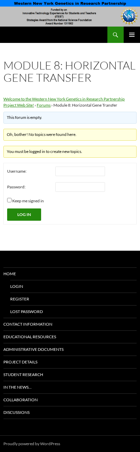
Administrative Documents (33, 349)
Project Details (20, 361)
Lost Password (26, 311)
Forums (44, 105)
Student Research (23, 374)
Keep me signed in (28, 200)
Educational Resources (29, 336)
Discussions (16, 412)
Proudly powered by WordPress (31, 443)
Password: (16, 186)
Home (9, 273)
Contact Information (27, 324)
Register (19, 298)
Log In (24, 214)
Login (16, 286)
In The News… (17, 387)
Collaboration (20, 399)
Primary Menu (132, 35)
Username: (17, 171)
